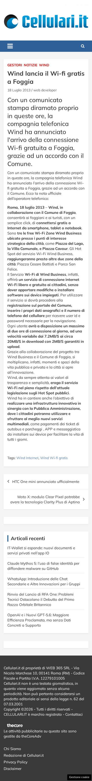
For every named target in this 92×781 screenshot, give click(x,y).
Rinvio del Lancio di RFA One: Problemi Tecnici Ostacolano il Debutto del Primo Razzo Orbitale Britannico (40, 599)
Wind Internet (27, 458)
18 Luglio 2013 (18, 90)
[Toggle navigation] (10, 46)
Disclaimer (12, 768)
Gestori (14, 65)
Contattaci (74, 714)
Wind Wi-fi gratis (54, 458)
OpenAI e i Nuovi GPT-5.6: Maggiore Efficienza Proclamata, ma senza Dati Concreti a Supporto (39, 620)
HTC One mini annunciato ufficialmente (45, 481)
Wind (44, 65)
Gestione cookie (79, 777)
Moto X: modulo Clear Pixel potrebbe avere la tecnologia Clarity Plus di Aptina (45, 499)
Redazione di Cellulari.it (24, 755)
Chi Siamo (12, 748)
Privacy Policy (15, 762)
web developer (45, 90)
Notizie (30, 65)
